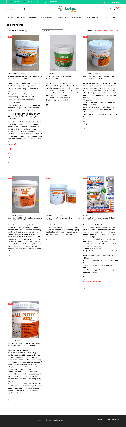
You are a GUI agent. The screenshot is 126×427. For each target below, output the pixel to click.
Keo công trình (91, 17)
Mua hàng (25, 69)
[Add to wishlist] (9, 163)
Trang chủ (90, 31)
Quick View (14, 171)
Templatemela (57, 420)
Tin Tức (105, 17)
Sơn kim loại (63, 17)
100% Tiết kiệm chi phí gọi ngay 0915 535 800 (41, 2)
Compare (14, 167)
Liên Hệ (115, 17)
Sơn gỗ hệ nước (47, 17)
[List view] (30, 31)
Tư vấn (105, 2)
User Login (116, 2)
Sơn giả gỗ (76, 17)
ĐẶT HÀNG (16, 2)
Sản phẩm (33, 17)
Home (10, 17)
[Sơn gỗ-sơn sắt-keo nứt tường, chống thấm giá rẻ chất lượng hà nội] (66, 9)
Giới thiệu (21, 17)
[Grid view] (26, 31)
